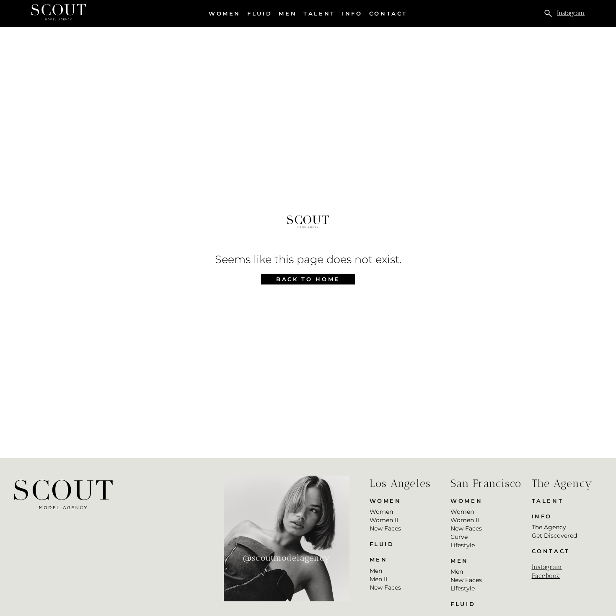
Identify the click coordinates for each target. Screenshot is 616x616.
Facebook (546, 576)
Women (225, 13)
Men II (378, 579)
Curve (459, 537)
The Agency (549, 527)
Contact (388, 13)
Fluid (259, 13)
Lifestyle (462, 545)
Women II (384, 520)
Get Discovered (554, 535)
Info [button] (352, 13)
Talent (319, 13)
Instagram (571, 13)
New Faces (385, 528)
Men (288, 13)
